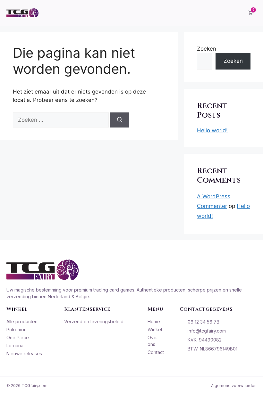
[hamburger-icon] (234, 12)
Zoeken (206, 48)
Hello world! (212, 130)
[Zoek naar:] (61, 120)
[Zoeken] (119, 120)
